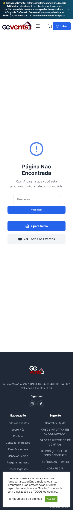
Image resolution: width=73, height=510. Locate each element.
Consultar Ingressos (18, 442)
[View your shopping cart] (50, 26)
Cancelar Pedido (18, 455)
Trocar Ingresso (18, 469)
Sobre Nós (17, 429)
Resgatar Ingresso (18, 462)
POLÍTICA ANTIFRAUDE (55, 461)
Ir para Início (39, 226)
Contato (18, 436)
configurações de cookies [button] (25, 498)
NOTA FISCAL (55, 468)
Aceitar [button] (51, 498)
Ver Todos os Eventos (39, 239)
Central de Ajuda (55, 423)
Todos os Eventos (18, 423)
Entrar (64, 26)
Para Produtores (18, 449)
